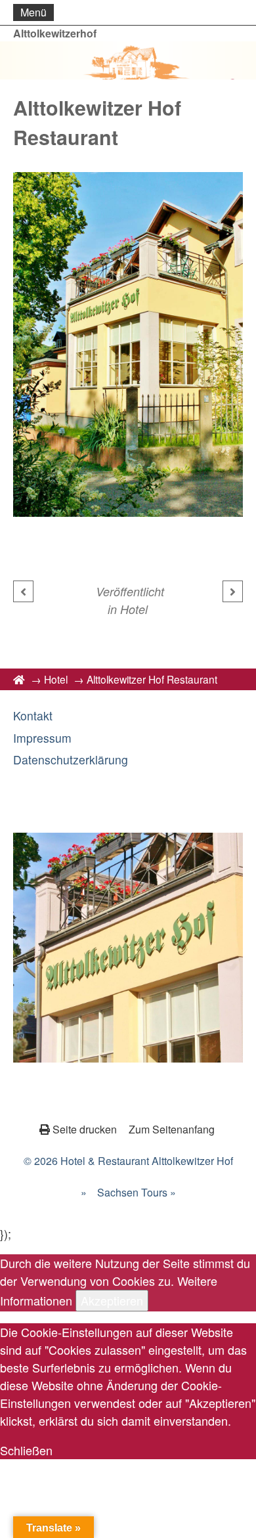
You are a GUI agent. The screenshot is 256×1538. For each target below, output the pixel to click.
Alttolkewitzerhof (54, 33)
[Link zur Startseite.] (128, 60)
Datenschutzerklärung (70, 759)
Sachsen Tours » (136, 1192)
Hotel (134, 609)
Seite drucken (84, 1129)
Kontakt (33, 715)
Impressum (42, 738)
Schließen (26, 1450)
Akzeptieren (112, 1300)
